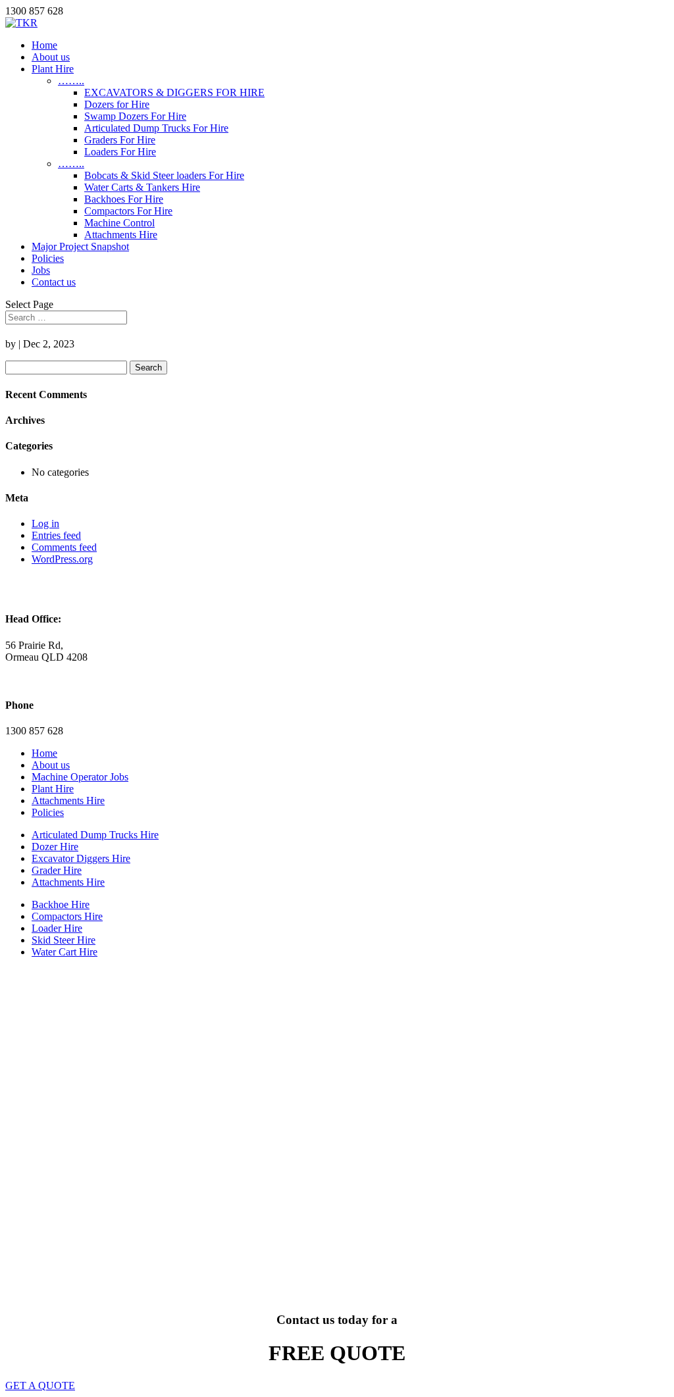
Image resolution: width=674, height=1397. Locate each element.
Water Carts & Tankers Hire (142, 187)
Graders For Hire (119, 139)
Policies (48, 258)
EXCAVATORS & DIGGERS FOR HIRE (174, 92)
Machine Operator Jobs (80, 776)
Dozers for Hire (116, 104)
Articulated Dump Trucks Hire (95, 834)
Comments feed (64, 547)
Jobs (41, 270)
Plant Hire (53, 68)
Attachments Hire (120, 234)
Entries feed (56, 535)
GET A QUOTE (40, 1385)
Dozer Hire (55, 846)
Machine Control (119, 222)
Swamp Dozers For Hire (135, 116)
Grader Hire (57, 870)
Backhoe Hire (61, 904)
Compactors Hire (67, 916)
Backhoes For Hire (123, 199)
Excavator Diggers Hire (81, 858)
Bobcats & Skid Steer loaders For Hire (164, 175)
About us (51, 57)
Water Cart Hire (64, 951)
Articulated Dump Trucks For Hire (156, 128)
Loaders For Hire (120, 151)
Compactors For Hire (128, 210)
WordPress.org (62, 559)
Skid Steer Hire (63, 940)
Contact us (54, 282)
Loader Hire (57, 928)
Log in (45, 523)
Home (44, 45)
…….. (71, 80)
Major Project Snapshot (80, 246)
